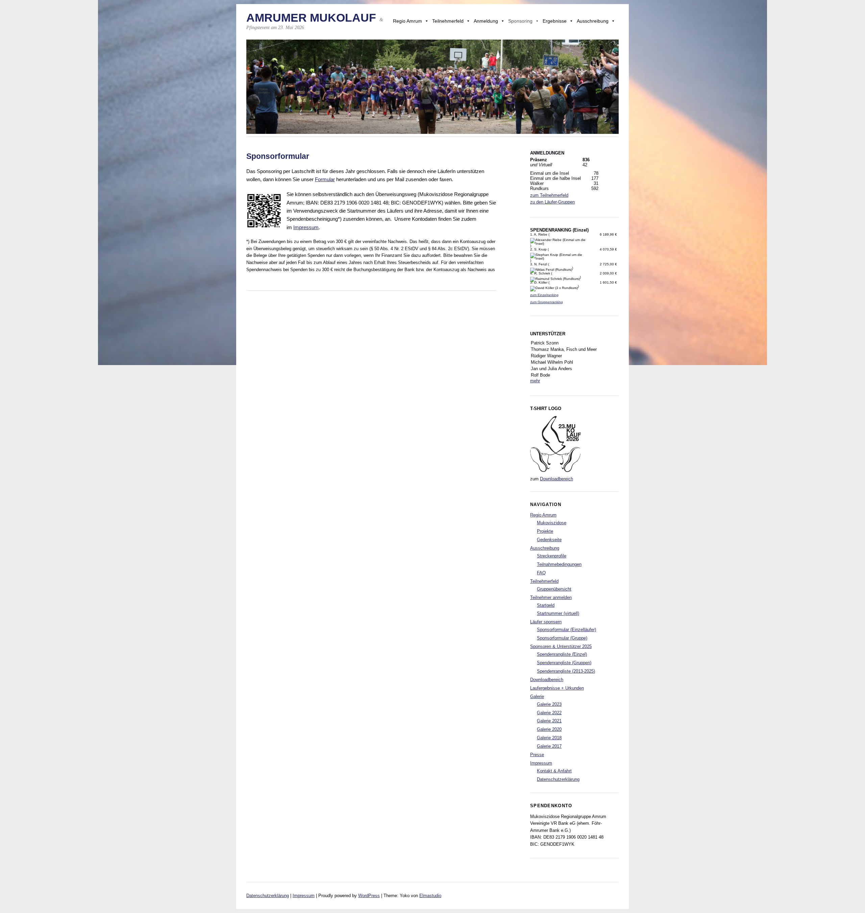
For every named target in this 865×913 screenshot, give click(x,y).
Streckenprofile (551, 555)
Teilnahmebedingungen (559, 564)
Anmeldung (486, 21)
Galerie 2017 (549, 746)
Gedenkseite (549, 539)
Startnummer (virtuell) (558, 613)
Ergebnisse (555, 21)
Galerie (537, 696)
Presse (537, 754)
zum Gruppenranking (546, 302)
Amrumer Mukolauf (311, 17)
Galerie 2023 (549, 704)
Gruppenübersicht (554, 589)
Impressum (306, 227)
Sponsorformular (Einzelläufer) (566, 629)
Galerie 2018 (549, 737)
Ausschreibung (593, 21)
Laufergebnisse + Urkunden (557, 688)
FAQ (541, 572)
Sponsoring (520, 21)
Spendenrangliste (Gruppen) (564, 662)
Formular (325, 179)
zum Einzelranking (544, 295)
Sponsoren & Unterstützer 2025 (561, 646)
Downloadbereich (556, 478)
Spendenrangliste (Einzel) (562, 654)
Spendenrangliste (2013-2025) (566, 671)
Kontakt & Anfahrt (554, 770)
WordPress (369, 895)
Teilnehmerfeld (448, 21)
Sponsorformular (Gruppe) (562, 638)
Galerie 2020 (549, 729)
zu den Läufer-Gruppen (552, 202)
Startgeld (545, 605)
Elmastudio (430, 895)
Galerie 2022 (549, 712)
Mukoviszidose (551, 522)
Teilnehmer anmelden (551, 597)
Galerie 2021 (549, 720)
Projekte (545, 531)
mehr (535, 380)
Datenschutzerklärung (558, 779)
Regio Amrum (407, 21)
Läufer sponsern (546, 621)
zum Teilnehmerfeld (549, 195)
